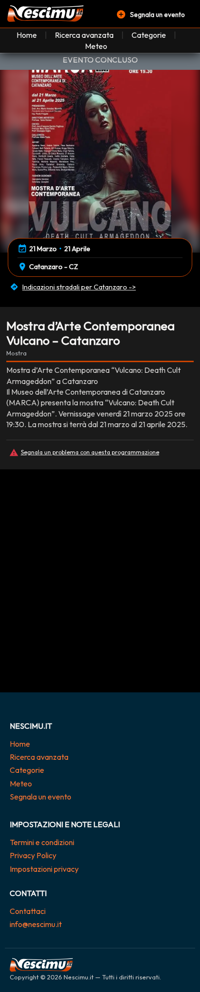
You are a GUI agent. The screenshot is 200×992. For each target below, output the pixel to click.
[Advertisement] (100, 588)
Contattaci (28, 911)
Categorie (149, 35)
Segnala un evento (40, 796)
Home (27, 35)
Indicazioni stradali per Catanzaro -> (79, 287)
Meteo (96, 46)
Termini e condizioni (42, 842)
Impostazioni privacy (44, 869)
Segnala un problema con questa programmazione (90, 452)
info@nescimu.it (36, 924)
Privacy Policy (33, 855)
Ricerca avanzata (84, 35)
